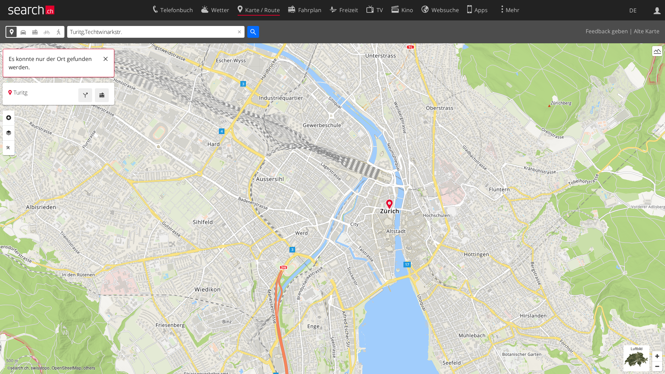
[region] (332, 208)
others (89, 368)
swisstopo (40, 368)
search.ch (19, 368)
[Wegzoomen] (657, 366)
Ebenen (9, 133)
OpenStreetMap (66, 368)
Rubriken (9, 117)
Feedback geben (607, 31)
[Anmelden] (657, 10)
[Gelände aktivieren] (657, 51)
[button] (389, 204)
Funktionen (9, 148)
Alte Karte (646, 31)
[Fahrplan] (102, 95)
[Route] (85, 95)
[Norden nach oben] (657, 64)
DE (633, 10)
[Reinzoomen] (657, 356)
